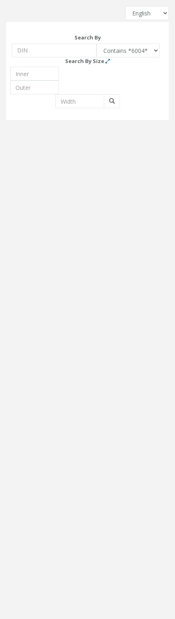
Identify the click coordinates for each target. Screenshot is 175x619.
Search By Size (85, 61)
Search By (87, 37)
